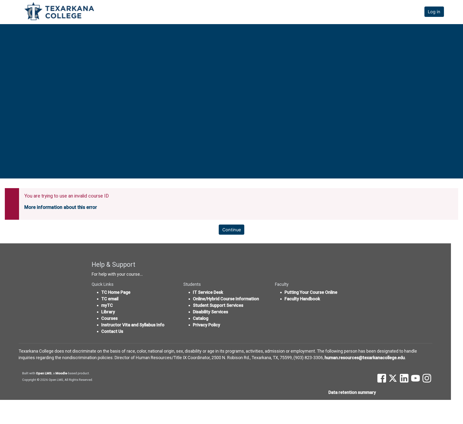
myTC (107, 305)
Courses (109, 318)
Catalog (200, 318)
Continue (231, 229)
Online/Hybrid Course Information (226, 298)
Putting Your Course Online (311, 292)
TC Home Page (115, 292)
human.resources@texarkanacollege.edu (365, 357)
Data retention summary (352, 392)
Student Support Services (218, 305)
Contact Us (112, 331)
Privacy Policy (206, 324)
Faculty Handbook (302, 298)
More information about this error (60, 207)
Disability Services (210, 311)
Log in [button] (434, 11)
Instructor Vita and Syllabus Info (132, 324)
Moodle (61, 373)
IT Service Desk (208, 292)
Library (108, 311)
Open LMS (44, 373)
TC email (109, 298)
